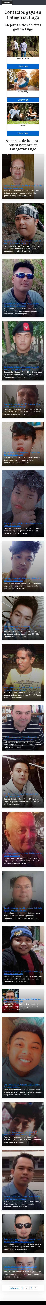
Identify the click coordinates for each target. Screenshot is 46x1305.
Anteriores (14, 1288)
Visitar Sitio (23, 66)
